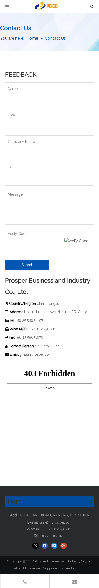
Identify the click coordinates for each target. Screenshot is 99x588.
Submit (27, 265)
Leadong (73, 568)
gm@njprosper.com (36, 354)
